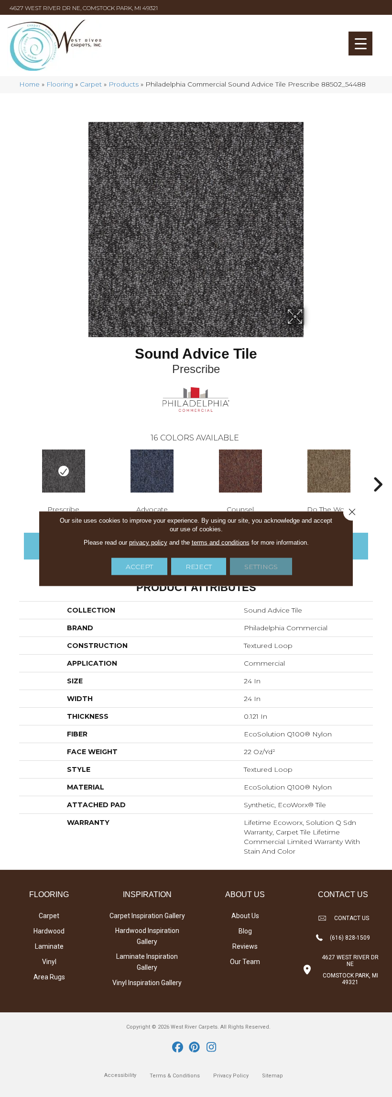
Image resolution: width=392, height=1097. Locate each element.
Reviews (245, 946)
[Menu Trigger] (360, 43)
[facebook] (178, 1048)
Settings (261, 566)
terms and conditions (221, 542)
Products (124, 84)
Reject (198, 566)
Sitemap (272, 1076)
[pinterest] (195, 1048)
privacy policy (148, 542)
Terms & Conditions (175, 1076)
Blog (245, 931)
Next (377, 470)
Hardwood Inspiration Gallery (147, 936)
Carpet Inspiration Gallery (147, 916)
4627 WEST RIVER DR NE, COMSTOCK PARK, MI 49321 (84, 7)
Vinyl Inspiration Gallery (147, 983)
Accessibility (120, 1075)
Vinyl (49, 961)
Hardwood (49, 931)
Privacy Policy (231, 1076)
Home (29, 84)
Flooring (59, 84)
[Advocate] (152, 471)
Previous (14, 470)
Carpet (91, 84)
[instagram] (211, 1048)
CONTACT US (351, 918)
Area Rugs (49, 977)
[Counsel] (240, 471)
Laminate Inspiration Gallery (147, 962)
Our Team (245, 961)
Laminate (49, 946)
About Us (245, 916)
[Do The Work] (328, 471)
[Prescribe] (63, 471)
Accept (139, 566)
